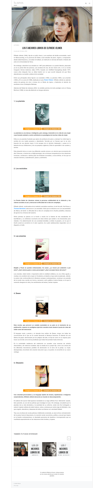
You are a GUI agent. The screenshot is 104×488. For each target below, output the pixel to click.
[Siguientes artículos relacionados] (69, 438)
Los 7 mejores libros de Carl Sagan (63, 450)
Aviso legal (16, 485)
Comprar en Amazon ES (33, 129)
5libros (19, 483)
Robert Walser (48, 80)
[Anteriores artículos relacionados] (65, 438)
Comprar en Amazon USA (52, 129)
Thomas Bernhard (20, 208)
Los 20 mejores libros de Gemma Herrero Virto (35, 454)
